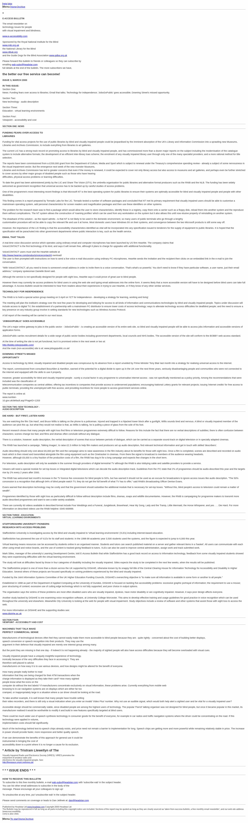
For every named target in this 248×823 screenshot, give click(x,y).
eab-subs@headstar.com (25, 64)
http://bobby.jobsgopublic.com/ (18, 345)
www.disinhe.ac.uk (12, 613)
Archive (21, 7)
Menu (6, 6)
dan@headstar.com (79, 800)
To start (14, 819)
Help (5, 3)
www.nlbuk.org (10, 52)
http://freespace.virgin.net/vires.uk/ (17, 762)
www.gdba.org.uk (58, 55)
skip (10, 3)
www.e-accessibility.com (14, 36)
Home (14, 7)
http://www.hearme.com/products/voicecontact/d (27, 255)
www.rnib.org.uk (10, 45)
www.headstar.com (36, 807)
